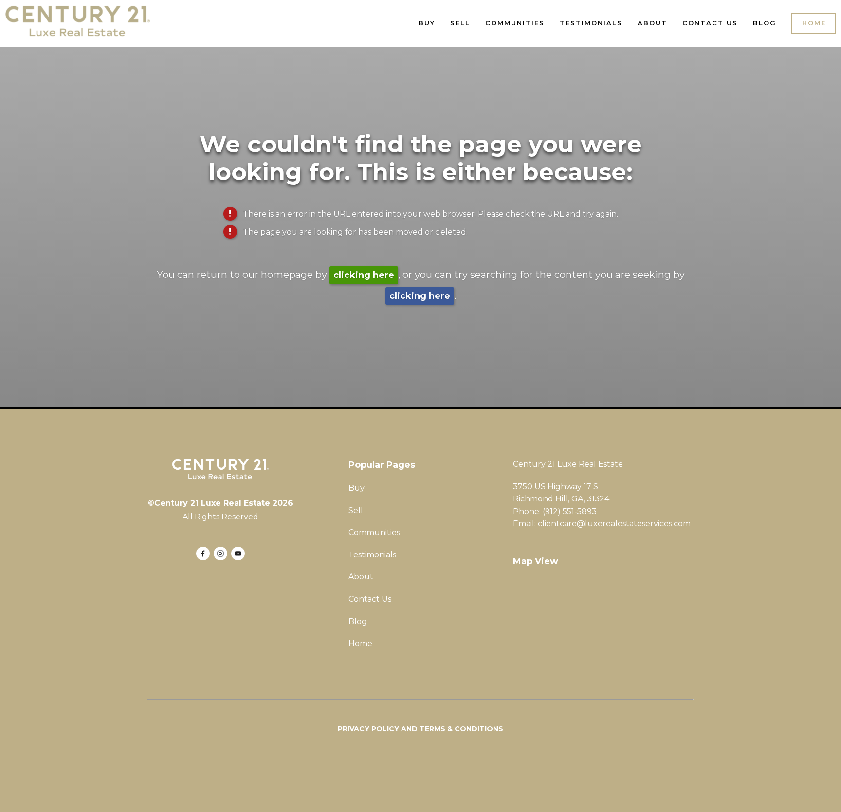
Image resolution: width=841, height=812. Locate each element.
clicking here (363, 275)
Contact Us (710, 23)
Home (814, 23)
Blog (764, 23)
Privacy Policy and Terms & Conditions (420, 728)
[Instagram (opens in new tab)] (220, 553)
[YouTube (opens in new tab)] (238, 553)
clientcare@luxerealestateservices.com (614, 523)
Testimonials (591, 23)
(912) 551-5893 (570, 511)
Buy (427, 23)
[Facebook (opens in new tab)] (203, 553)
